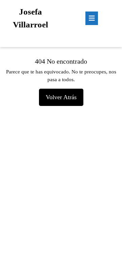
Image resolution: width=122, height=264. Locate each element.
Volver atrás (64, 95)
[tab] (91, 18)
